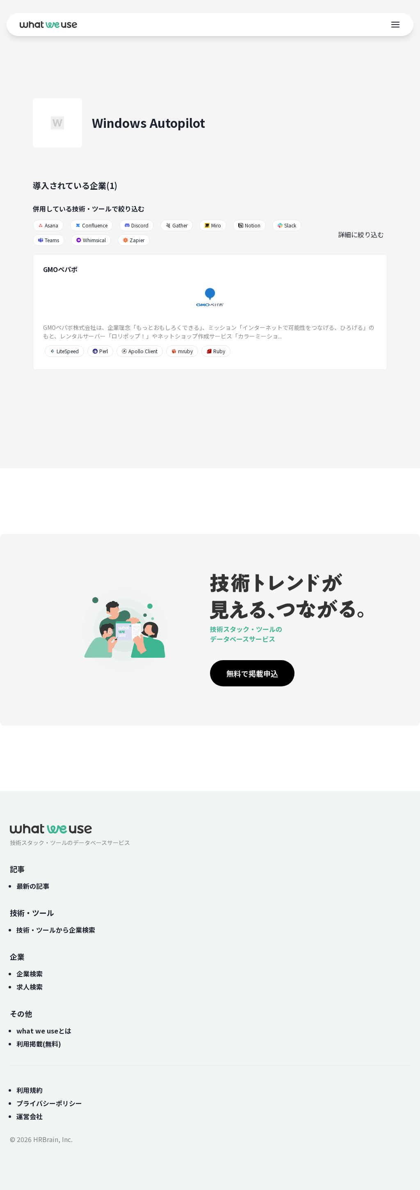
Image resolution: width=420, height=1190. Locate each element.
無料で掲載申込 (252, 673)
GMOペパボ (60, 269)
